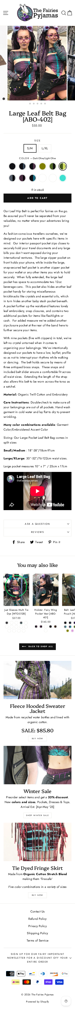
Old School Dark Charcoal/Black (52, 178)
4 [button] (16, 99)
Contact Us (37, 911)
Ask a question (37, 524)
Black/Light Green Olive (42, 166)
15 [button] (57, 99)
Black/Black (12, 166)
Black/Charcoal (22, 166)
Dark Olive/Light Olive (62, 166)
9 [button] (34, 99)
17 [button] (64, 99)
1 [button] (3, 99)
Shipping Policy (37, 933)
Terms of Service (38, 940)
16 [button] (61, 99)
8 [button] (31, 99)
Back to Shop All (40, 646)
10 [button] (38, 99)
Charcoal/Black (12, 178)
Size (37, 140)
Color (37, 158)
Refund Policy (37, 919)
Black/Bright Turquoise (62, 178)
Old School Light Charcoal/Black (42, 178)
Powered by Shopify (37, 1001)
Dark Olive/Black (52, 166)
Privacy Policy (37, 926)
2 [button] (8, 99)
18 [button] (68, 99)
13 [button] (49, 99)
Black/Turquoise (32, 178)
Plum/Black (22, 178)
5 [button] (19, 99)
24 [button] (45, 104)
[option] (38, 63)
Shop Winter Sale (37, 815)
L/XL (45, 148)
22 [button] (38, 104)
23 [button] (41, 104)
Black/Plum (32, 166)
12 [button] (46, 99)
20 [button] (30, 104)
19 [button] (72, 99)
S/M (30, 148)
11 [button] (42, 99)
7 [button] (27, 99)
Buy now (37, 738)
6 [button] (23, 99)
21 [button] (34, 104)
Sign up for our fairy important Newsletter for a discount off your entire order (37, 957)
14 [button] (53, 99)
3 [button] (12, 99)
